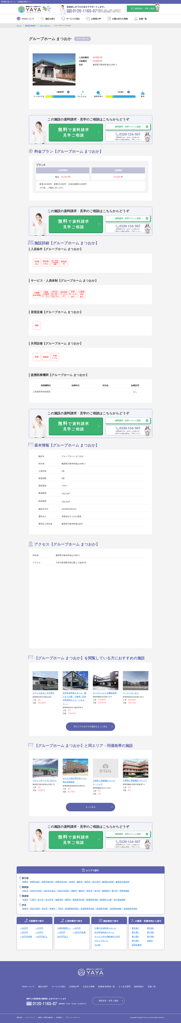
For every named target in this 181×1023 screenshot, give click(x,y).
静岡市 (25, 882)
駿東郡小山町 (106, 900)
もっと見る (90, 807)
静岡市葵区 (35, 882)
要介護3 (135, 937)
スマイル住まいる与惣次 (43, 693)
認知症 (150, 941)
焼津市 (72, 882)
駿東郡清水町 (79, 900)
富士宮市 (49, 900)
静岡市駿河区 (48, 882)
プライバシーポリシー (72, 1017)
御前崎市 (106, 891)
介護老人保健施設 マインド (135, 781)
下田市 (60, 909)
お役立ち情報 (89, 987)
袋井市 (89, 891)
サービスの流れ (73, 19)
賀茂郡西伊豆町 (87, 909)
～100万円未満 (79, 932)
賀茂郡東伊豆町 (72, 909)
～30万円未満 (26, 937)
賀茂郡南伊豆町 (130, 909)
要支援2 (150, 928)
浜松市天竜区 (63, 891)
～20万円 (24, 932)
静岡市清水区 (61, 882)
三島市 (33, 900)
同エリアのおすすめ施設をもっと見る (90, 727)
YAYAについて (28, 19)
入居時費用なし (64, 928)
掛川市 (97, 891)
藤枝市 (80, 882)
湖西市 (74, 891)
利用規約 (59, 1017)
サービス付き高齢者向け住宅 (107, 937)
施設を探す (50, 19)
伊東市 (52, 909)
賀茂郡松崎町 (116, 909)
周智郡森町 (124, 891)
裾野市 (68, 900)
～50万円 (61, 932)
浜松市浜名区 (50, 891)
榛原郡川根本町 (30, 25)
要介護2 (150, 932)
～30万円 (76, 928)
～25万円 (39, 932)
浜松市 (25, 891)
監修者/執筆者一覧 (106, 987)
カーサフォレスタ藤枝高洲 (104, 693)
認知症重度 (137, 945)
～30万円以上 (41, 937)
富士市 (41, 900)
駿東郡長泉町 (92, 900)
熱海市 (25, 909)
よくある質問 (124, 987)
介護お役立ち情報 (120, 19)
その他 (97, 945)
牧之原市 (96, 882)
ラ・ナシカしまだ (131, 693)
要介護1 (135, 932)
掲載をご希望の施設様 (45, 1017)
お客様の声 (96, 19)
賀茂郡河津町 (102, 909)
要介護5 (135, 941)
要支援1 (135, 928)
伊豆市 (45, 909)
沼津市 (25, 900)
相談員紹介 (139, 987)
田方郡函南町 (120, 900)
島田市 (87, 882)
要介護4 (150, 937)
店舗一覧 (143, 19)
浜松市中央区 (36, 891)
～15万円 (39, 928)
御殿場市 (59, 900)
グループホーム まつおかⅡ (45, 781)
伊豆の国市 (35, 909)
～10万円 (24, 928)
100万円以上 (62, 937)
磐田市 (82, 891)
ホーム (19, 25)
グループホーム (45, 25)
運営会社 (20, 1017)
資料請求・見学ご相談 (145, 9)
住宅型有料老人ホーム (104, 932)
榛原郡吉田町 (108, 882)
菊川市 (115, 891)
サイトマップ (30, 1017)
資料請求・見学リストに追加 (128, 127)
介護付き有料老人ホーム (105, 928)
